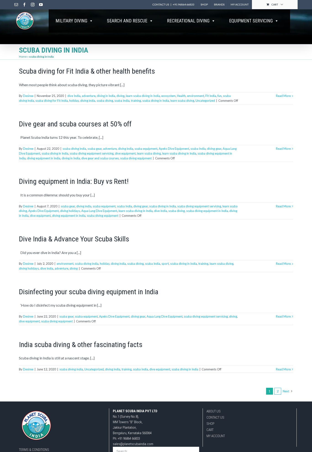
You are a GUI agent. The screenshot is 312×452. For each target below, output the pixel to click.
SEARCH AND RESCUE (127, 21)
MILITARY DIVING (71, 21)
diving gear (214, 148)
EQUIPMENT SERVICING (251, 21)
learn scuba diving (182, 100)
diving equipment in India (43, 158)
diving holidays (70, 211)
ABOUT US (213, 411)
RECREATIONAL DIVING (188, 21)
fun (219, 96)
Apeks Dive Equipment (174, 148)
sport (165, 263)
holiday (74, 100)
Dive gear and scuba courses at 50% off (75, 124)
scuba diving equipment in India (207, 211)
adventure (88, 96)
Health (181, 96)
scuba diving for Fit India (51, 100)
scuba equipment (146, 148)
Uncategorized (205, 100)
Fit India (210, 96)
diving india (87, 100)
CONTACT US (215, 417)
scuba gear (94, 148)
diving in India (106, 96)
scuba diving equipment (136, 158)
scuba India (122, 100)
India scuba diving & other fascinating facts (80, 344)
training (136, 100)
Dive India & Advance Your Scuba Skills (74, 239)
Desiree (28, 96)
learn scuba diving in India (143, 96)
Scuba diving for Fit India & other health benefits (87, 71)
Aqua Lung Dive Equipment (99, 211)
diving (120, 96)
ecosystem (168, 96)
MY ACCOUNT (215, 436)
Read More (283, 96)
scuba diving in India (155, 100)
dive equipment (125, 153)
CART (210, 430)
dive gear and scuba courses (100, 158)
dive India (73, 96)
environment (195, 96)
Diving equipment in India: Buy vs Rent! (74, 181)
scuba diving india (74, 148)
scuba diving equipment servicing (92, 153)
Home (23, 56)
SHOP (210, 424)
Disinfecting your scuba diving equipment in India (88, 291)
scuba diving (105, 100)
